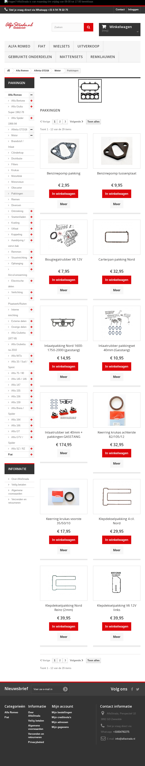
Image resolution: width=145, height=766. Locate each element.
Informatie (17, 469)
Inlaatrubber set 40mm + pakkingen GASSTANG (64, 434)
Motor (14, 135)
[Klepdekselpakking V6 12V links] (117, 583)
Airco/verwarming (17, 275)
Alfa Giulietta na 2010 (16, 347)
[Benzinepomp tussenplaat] (117, 151)
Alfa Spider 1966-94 (15, 121)
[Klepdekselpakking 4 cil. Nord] (117, 496)
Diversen (16, 205)
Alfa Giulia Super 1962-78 (16, 109)
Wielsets (61, 46)
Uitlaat (14, 228)
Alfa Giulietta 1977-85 (16, 335)
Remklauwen (102, 56)
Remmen (16, 251)
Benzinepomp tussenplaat (116, 173)
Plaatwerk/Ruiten (17, 303)
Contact (120, 9)
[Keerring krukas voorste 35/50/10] (64, 496)
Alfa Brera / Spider (16, 411)
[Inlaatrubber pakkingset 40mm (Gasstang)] (117, 323)
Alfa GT (15, 431)
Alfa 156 (15, 396)
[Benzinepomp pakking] (64, 151)
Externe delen (18, 321)
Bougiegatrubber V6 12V (63, 259)
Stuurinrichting (19, 257)
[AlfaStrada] (25, 25)
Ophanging (17, 263)
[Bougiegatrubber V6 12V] (64, 237)
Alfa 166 (15, 425)
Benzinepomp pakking (63, 173)
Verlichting (17, 292)
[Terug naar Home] (8, 70)
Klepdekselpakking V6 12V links (116, 607)
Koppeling (16, 234)
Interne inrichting (13, 312)
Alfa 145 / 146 (19, 379)
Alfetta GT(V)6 (19, 129)
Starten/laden (18, 217)
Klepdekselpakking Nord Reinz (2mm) (63, 607)
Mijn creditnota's (61, 717)
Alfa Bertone (18, 100)
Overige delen (18, 327)
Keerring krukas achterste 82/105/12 (117, 434)
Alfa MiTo (16, 355)
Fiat (42, 46)
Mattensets (71, 56)
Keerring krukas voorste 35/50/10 (63, 521)
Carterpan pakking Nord (117, 259)
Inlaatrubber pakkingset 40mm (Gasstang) (117, 347)
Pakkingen (17, 193)
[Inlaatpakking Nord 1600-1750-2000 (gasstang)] (64, 323)
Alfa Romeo (19, 46)
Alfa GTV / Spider (15, 440)
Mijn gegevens (60, 727)
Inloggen (133, 9)
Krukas (15, 170)
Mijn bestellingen (62, 712)
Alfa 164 (15, 419)
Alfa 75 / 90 (17, 373)
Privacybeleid (36, 742)
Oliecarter (16, 187)
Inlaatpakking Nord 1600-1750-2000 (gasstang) (63, 347)
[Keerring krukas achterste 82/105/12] (117, 410)
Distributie (16, 158)
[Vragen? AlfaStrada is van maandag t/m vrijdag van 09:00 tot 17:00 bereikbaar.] (72, 2)
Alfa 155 (15, 390)
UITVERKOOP (88, 46)
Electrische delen (16, 283)
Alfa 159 (15, 402)
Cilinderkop (17, 152)
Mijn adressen (60, 722)
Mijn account (62, 706)
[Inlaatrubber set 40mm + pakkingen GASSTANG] (64, 410)
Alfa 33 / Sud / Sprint (17, 364)
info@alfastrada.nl (125, 738)
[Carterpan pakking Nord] (117, 237)
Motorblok (16, 176)
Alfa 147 (15, 384)
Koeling (15, 222)
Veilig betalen (18, 484)
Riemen (15, 199)
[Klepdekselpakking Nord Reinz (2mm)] (64, 583)
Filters (14, 164)
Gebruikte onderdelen (30, 56)
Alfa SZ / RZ (18, 448)
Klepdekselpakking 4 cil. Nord (117, 521)
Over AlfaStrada (20, 479)
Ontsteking (17, 211)
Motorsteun (17, 181)
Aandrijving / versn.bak (16, 243)
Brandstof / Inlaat (15, 144)
